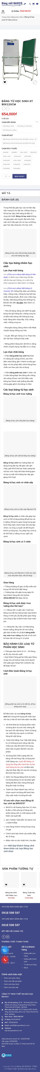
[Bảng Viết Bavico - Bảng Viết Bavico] (14, 4)
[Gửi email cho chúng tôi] (8, 937)
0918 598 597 (22, 11)
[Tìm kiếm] (30, 4)
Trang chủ (6, 17)
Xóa (37, 122)
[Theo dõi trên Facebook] (4, 937)
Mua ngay (19, 176)
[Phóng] (35, 82)
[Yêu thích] (37, 3)
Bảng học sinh (17, 17)
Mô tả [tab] (6, 193)
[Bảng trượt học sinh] (29, 880)
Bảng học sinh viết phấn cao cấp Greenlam (11, 894)
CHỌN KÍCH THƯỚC (9, 148)
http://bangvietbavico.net (13, 1030)
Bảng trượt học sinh (29, 894)
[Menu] (3, 11)
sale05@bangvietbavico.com (19, 1025)
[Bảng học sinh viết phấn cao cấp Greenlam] (11, 880)
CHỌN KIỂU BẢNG (9, 122)
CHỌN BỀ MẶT (7, 135)
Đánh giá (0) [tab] (10, 199)
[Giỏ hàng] (33, 3)
